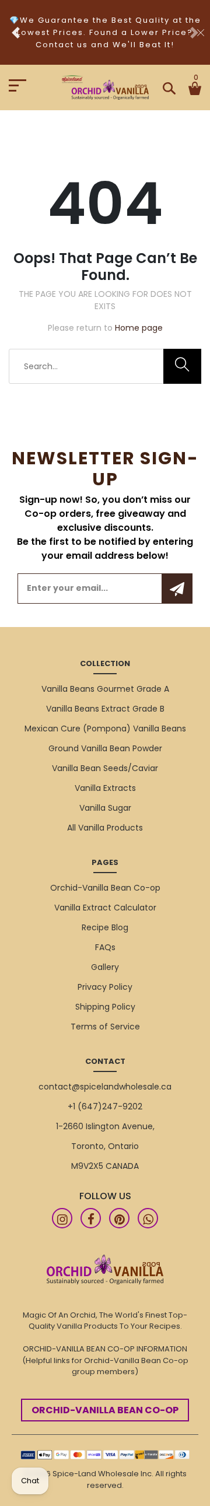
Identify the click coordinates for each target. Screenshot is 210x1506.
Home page (139, 328)
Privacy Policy (105, 987)
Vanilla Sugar (105, 808)
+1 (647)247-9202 (105, 1106)
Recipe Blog (105, 927)
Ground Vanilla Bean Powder (105, 748)
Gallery (105, 967)
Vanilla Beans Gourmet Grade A (105, 689)
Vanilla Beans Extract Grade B (105, 709)
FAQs (105, 947)
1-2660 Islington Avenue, (105, 1126)
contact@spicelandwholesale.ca (105, 1086)
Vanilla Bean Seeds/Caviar (105, 768)
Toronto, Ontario (105, 1146)
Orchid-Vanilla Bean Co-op (105, 888)
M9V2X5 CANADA (105, 1166)
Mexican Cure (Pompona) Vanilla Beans (105, 728)
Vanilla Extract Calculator (105, 907)
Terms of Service (105, 1026)
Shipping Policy (105, 1007)
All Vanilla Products (105, 827)
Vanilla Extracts (105, 788)
